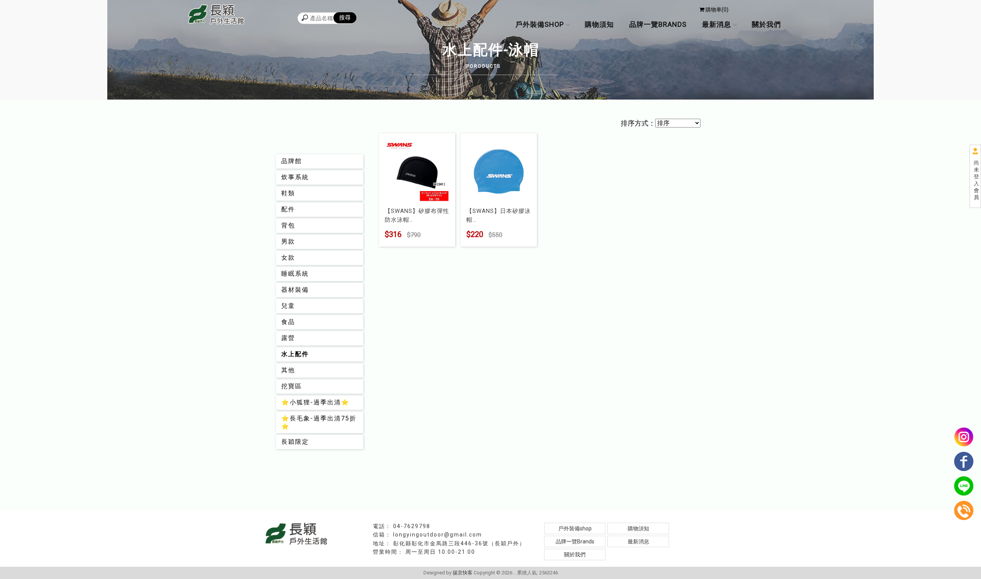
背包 (288, 225)
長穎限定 (295, 441)
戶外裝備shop (539, 24)
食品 (288, 321)
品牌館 (291, 161)
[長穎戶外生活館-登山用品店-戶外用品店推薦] (216, 15)
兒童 (288, 305)
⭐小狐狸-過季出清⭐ (315, 402)
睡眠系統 (295, 273)
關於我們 (766, 24)
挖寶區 (291, 386)
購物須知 (599, 24)
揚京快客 (462, 573)
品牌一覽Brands (658, 24)
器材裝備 (295, 289)
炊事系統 (295, 177)
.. (514, 573)
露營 (288, 338)
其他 (288, 370)
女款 (288, 257)
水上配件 (295, 354)
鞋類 (288, 193)
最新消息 (716, 24)
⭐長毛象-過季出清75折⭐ (318, 422)
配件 (288, 209)
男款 (288, 241)
